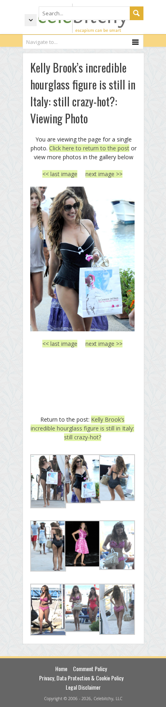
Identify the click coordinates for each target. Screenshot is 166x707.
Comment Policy (90, 668)
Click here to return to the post (89, 148)
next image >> (103, 174)
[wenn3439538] (82, 259)
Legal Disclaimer (83, 687)
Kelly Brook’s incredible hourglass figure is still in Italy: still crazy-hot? (82, 428)
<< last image (59, 174)
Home (61, 668)
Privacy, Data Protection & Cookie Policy (81, 678)
